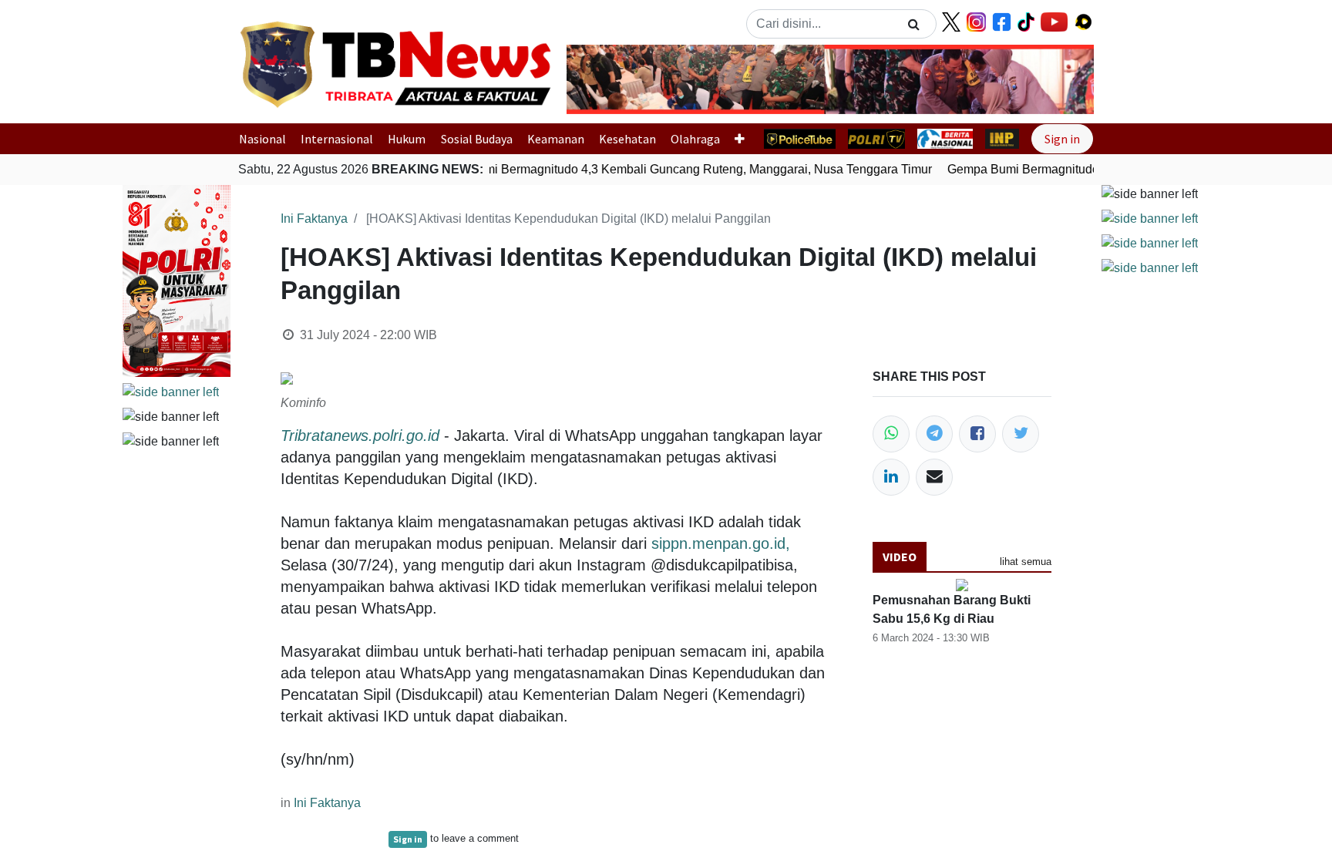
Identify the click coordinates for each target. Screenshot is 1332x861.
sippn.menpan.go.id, (720, 543)
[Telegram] (934, 433)
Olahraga (695, 138)
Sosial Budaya (477, 138)
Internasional (337, 138)
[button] (606, 79)
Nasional (262, 138)
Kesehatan (627, 138)
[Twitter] (1020, 433)
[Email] (934, 477)
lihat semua (1025, 561)
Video (900, 556)
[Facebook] (977, 433)
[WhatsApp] (891, 433)
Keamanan (555, 138)
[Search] (914, 24)
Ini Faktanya (314, 218)
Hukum (407, 138)
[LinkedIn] (891, 477)
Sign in (1062, 138)
